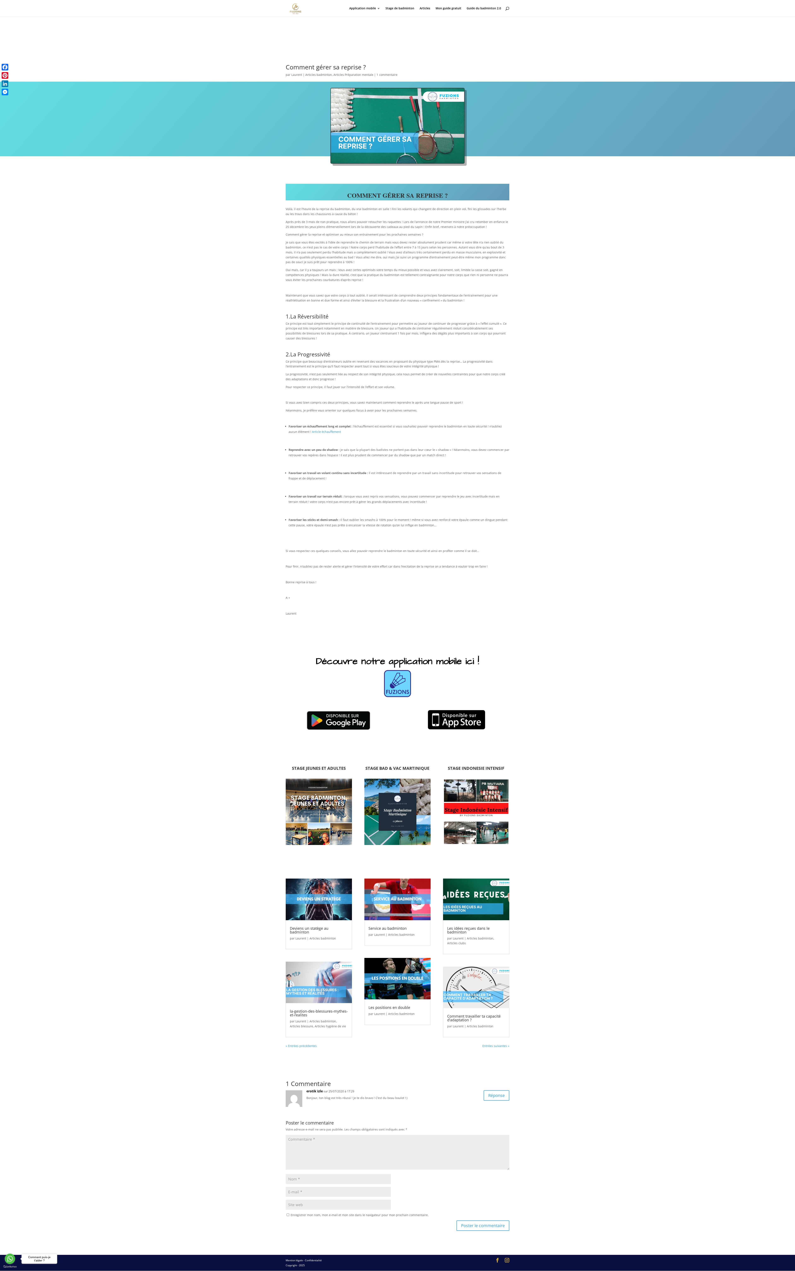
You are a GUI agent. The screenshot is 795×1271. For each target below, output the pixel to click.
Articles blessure (301, 1026)
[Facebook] (5, 67)
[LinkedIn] (5, 84)
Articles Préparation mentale (353, 75)
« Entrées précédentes (301, 1046)
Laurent (296, 75)
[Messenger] (5, 92)
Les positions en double (389, 1007)
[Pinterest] (5, 75)
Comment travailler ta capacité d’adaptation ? (474, 1018)
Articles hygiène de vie (330, 1026)
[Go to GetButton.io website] (10, 1266)
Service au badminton (388, 928)
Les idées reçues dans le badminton (468, 930)
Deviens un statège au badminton (309, 930)
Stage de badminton (399, 8)
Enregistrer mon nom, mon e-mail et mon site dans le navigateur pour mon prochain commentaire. (360, 1215)
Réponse (496, 1095)
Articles (425, 8)
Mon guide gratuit (448, 8)
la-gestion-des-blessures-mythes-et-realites (319, 1013)
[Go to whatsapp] (10, 1259)
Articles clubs (456, 943)
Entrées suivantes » (495, 1046)
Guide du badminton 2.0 (484, 8)
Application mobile (362, 8)
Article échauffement (326, 432)
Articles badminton (318, 75)
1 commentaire (387, 75)
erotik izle (314, 1091)
